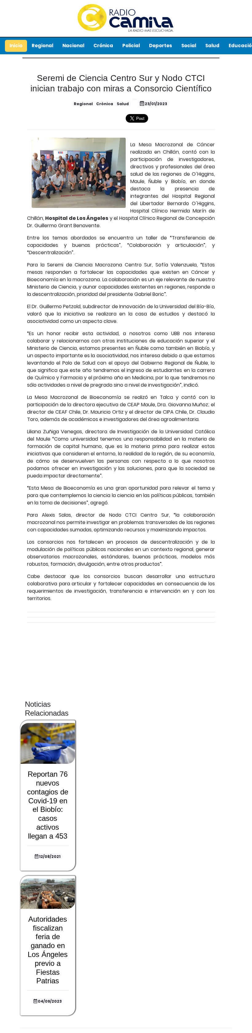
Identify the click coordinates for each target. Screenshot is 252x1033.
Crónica (103, 45)
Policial (131, 45)
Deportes (160, 45)
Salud (212, 45)
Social (188, 45)
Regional (42, 45)
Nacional (73, 45)
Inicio (16, 45)
